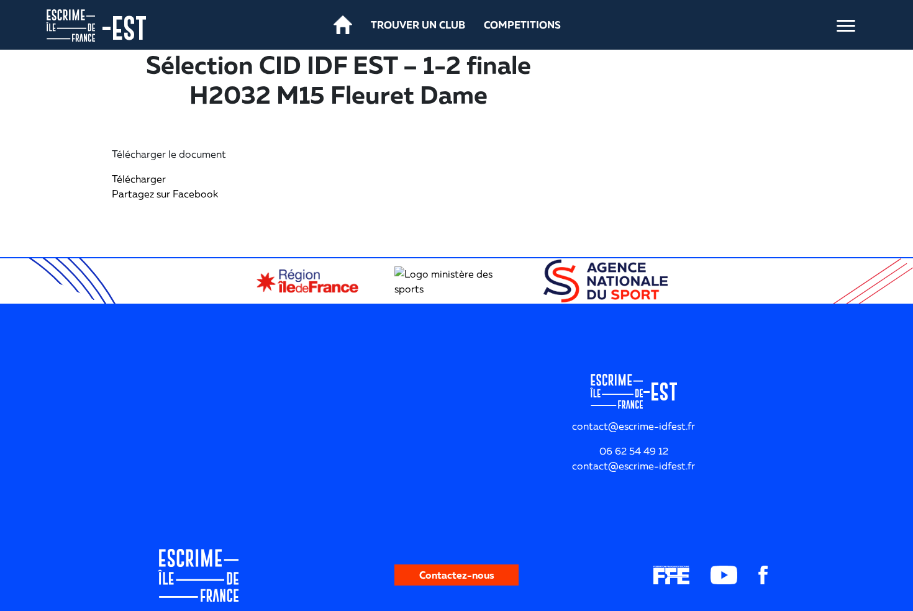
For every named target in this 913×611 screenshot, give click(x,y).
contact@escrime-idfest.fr (633, 465)
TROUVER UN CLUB (418, 25)
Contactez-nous (456, 575)
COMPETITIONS (522, 25)
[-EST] (71, 24)
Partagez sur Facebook (165, 194)
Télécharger (139, 179)
